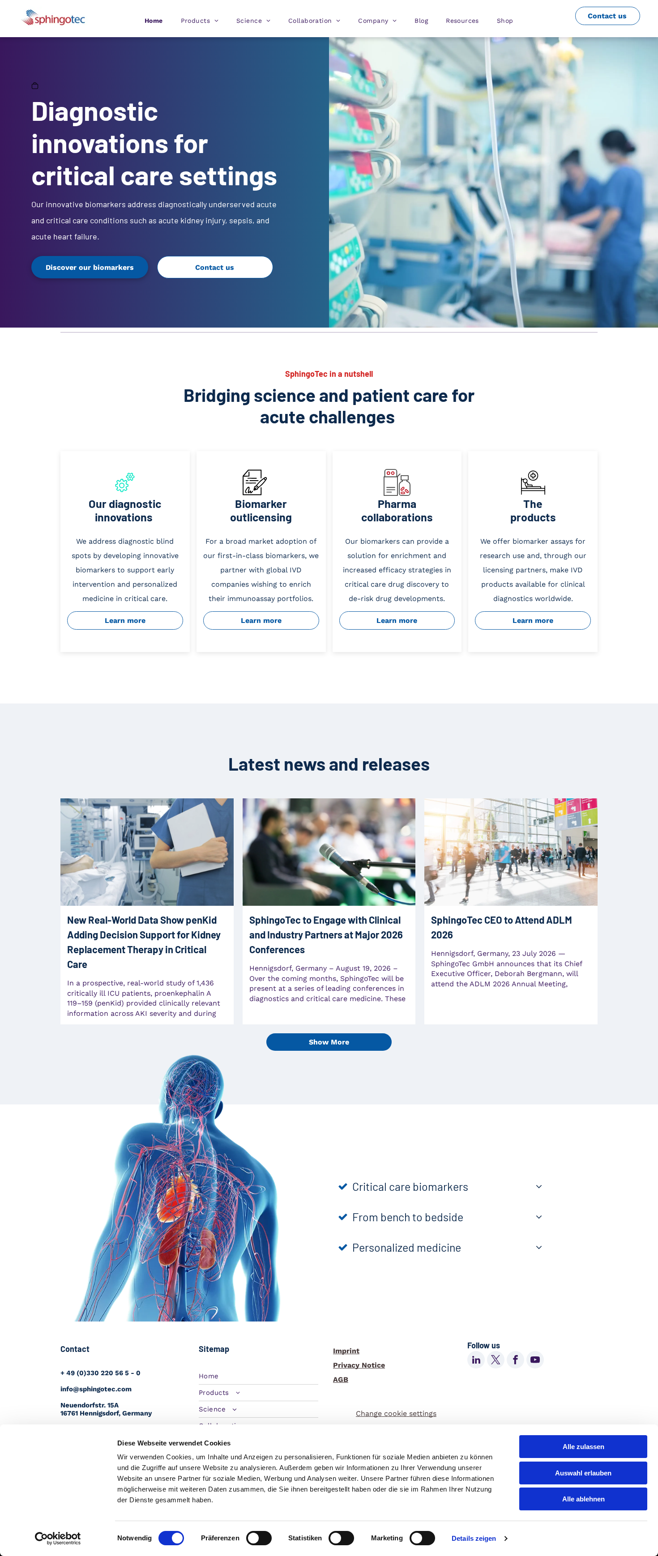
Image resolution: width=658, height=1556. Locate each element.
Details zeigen (474, 1538)
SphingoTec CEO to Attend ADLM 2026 (501, 927)
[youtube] (535, 1361)
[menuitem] (154, 20)
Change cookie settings (396, 1413)
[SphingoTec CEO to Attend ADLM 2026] (511, 852)
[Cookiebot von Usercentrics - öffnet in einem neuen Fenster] (58, 1538)
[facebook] (515, 1361)
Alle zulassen (583, 1446)
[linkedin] (476, 1361)
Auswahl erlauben (583, 1473)
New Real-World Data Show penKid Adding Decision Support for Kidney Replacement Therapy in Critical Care (144, 942)
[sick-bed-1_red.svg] (533, 493)
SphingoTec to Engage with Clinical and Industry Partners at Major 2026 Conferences (326, 934)
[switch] (259, 1538)
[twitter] (495, 1361)
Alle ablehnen (583, 1499)
